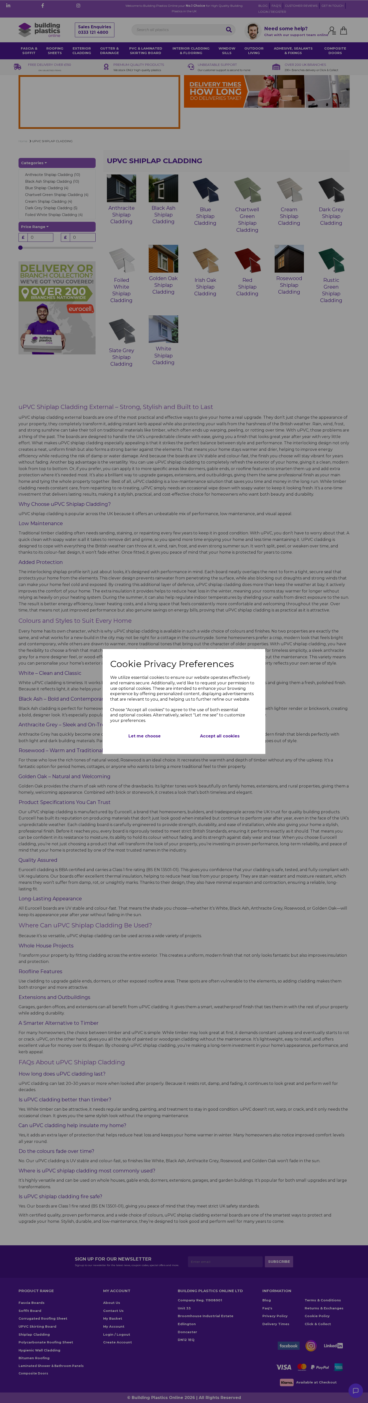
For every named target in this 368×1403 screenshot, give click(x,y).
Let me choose (144, 736)
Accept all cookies (220, 736)
